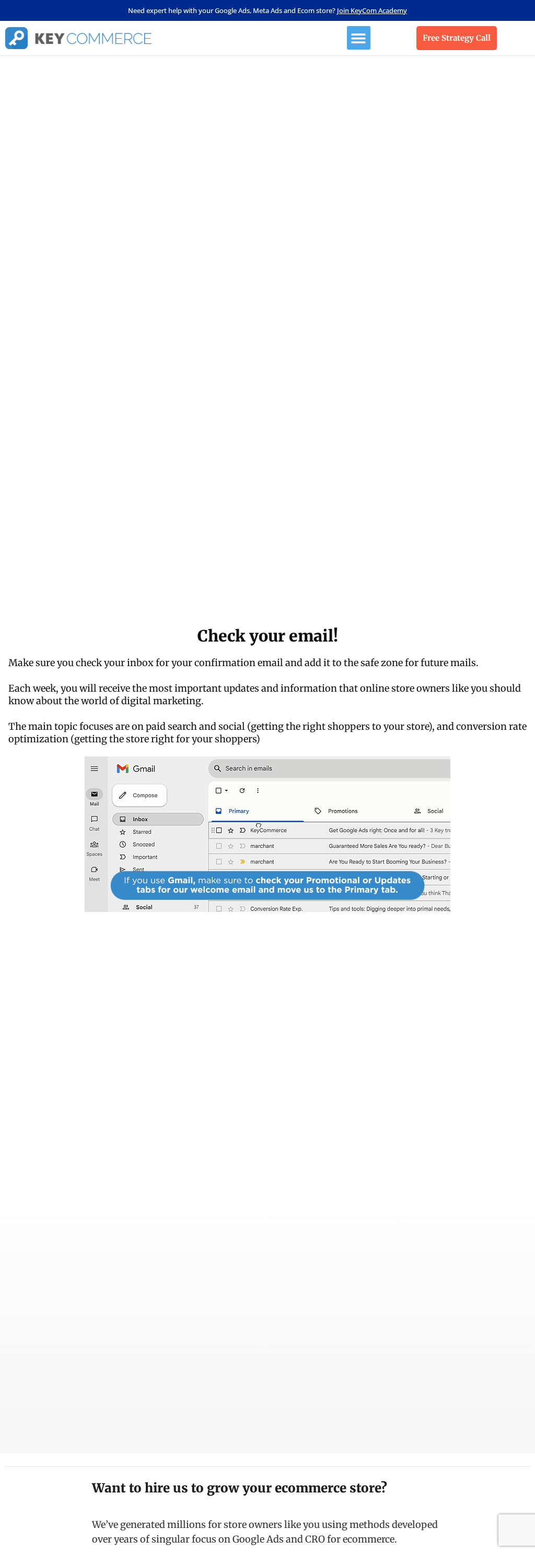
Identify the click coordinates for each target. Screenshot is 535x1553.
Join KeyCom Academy (372, 10)
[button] (358, 38)
